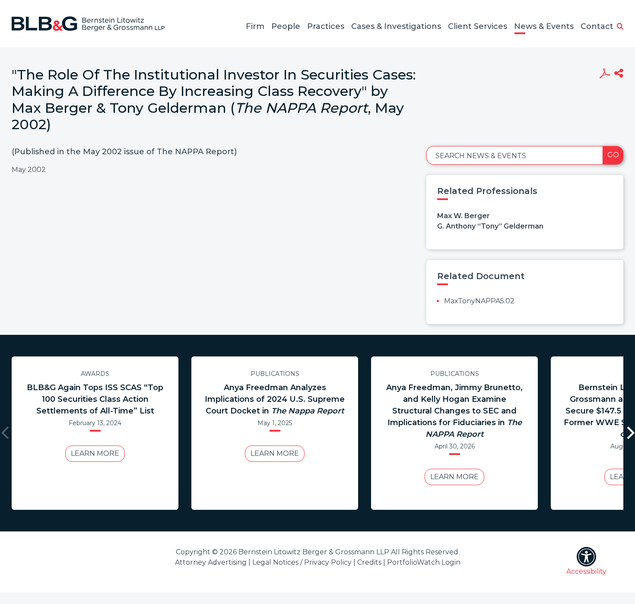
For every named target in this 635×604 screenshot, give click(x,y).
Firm (255, 26)
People (285, 26)
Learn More (95, 453)
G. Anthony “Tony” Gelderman (490, 226)
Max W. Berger (463, 216)
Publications (275, 374)
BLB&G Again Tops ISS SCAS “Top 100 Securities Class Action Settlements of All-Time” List (95, 399)
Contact (597, 26)
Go (613, 155)
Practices (325, 26)
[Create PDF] (604, 74)
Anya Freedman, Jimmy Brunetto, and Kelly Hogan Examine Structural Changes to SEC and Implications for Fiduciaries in (454, 411)
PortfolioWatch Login (423, 562)
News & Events (544, 26)
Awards (95, 374)
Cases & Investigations (396, 26)
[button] (620, 27)
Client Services (477, 26)
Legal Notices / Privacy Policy (302, 562)
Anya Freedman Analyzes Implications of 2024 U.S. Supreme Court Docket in (275, 399)
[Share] (618, 74)
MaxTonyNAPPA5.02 (479, 301)
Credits (369, 562)
